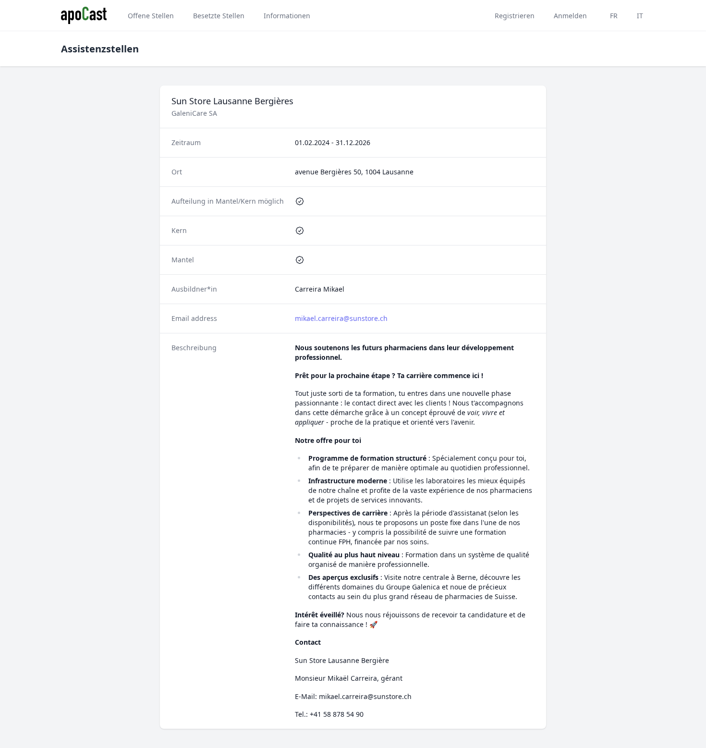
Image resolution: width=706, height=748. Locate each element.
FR (614, 15)
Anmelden (570, 15)
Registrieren (515, 15)
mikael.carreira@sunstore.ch (341, 318)
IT (640, 15)
